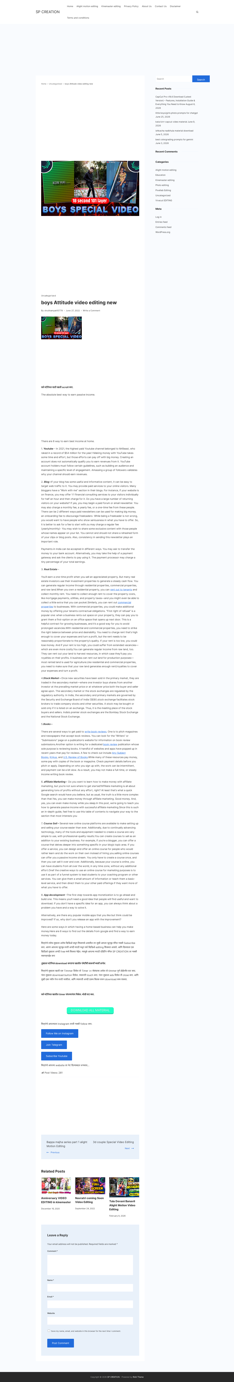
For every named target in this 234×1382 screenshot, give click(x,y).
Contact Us (161, 6)
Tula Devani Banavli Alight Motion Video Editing (122, 1205)
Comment (52, 1251)
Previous (55, 1152)
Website (51, 1313)
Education (160, 175)
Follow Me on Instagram (60, 1033)
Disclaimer (175, 6)
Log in (158, 217)
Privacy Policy (131, 6)
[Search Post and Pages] (197, 12)
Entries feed (161, 222)
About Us (147, 6)
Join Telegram (54, 1044)
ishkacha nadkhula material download (174, 130)
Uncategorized (48, 295)
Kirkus (53, 757)
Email (50, 1296)
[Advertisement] (117, 44)
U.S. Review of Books (75, 757)
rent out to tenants (121, 589)
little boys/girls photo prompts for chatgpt (176, 113)
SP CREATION (48, 12)
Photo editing (162, 185)
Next (127, 1148)
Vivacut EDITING (163, 200)
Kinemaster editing (111, 6)
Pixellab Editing (163, 190)
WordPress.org (162, 232)
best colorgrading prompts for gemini (174, 139)
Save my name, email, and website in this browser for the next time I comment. (86, 1331)
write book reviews (95, 731)
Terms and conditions (78, 17)
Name (50, 1280)
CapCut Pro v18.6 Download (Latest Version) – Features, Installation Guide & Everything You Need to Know (175, 100)
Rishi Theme (138, 1377)
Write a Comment (91, 310)
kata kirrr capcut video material (171, 122)
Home (70, 6)
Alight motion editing (87, 6)
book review (110, 744)
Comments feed (163, 227)
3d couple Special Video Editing (113, 1142)
